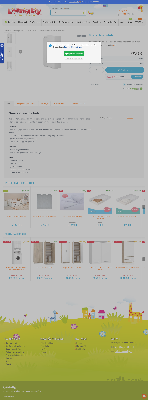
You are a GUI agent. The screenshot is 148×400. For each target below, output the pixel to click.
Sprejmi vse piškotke (74, 53)
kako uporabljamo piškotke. (73, 47)
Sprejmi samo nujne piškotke (74, 59)
